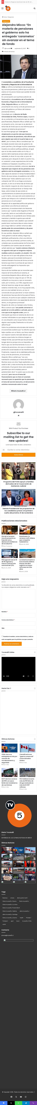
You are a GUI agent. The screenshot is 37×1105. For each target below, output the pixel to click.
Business (5, 898)
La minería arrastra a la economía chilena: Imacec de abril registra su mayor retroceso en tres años (27, 564)
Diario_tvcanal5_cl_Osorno (10, 917)
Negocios (11, 17)
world (4, 924)
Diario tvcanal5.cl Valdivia (10, 911)
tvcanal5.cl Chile (26, 921)
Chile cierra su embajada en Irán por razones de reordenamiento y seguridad (9, 758)
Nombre (5, 611)
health (21, 917)
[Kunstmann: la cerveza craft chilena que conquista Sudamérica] (27, 530)
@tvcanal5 (8, 48)
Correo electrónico (8, 620)
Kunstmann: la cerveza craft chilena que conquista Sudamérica (27, 539)
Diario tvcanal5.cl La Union (10, 904)
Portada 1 (28, 917)
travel (17, 921)
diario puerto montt (22, 898)
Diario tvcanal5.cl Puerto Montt (11, 908)
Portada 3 (5, 921)
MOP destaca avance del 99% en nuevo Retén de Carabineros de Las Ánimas (9, 782)
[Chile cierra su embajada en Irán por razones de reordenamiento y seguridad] (9, 748)
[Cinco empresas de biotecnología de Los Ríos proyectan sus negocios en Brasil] (30, 870)
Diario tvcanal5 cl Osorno (9, 901)
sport (12, 921)
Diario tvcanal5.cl (18, 391)
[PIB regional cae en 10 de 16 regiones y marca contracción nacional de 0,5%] (10, 553)
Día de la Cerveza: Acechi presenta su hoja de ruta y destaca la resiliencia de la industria (9, 540)
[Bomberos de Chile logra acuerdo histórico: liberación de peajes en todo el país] (6, 850)
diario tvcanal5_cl (24, 911)
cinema (12, 898)
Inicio (5, 17)
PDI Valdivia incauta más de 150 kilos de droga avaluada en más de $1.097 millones (27, 783)
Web (3, 628)
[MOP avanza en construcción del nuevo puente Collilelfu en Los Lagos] (30, 857)
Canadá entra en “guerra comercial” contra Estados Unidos (27, 757)
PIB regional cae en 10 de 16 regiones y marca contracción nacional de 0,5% (9, 562)
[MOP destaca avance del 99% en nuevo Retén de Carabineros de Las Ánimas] (9, 772)
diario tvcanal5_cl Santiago (10, 914)
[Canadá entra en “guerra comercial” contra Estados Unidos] (27, 748)
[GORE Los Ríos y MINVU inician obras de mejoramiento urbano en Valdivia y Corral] (30, 884)
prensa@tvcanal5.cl (7, 935)
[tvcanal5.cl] (8, 8)
